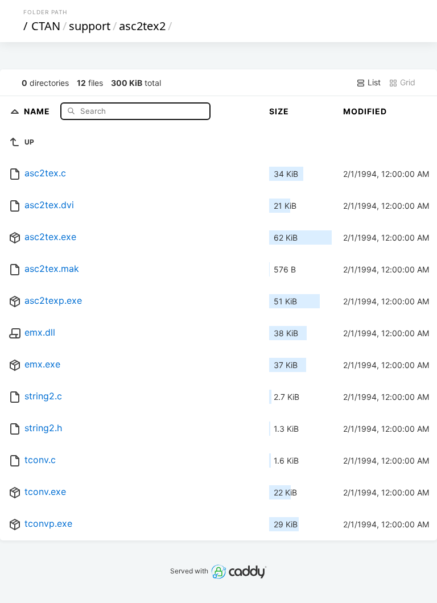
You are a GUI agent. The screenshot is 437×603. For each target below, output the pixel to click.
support (89, 26)
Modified (365, 111)
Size (279, 111)
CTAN (45, 26)
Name (38, 110)
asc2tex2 (142, 26)
